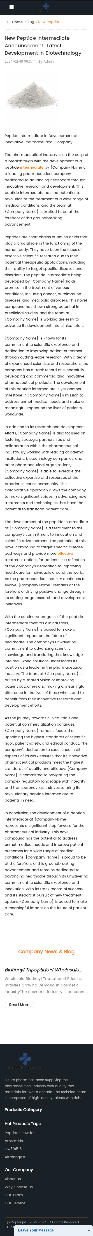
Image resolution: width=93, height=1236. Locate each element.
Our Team (14, 1195)
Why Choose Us (19, 1187)
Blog (30, 22)
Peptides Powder (20, 1133)
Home (17, 22)
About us (13, 1179)
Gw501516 (13, 1149)
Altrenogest (15, 1157)
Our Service (15, 1203)
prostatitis (14, 1141)
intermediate (32, 167)
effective (65, 554)
